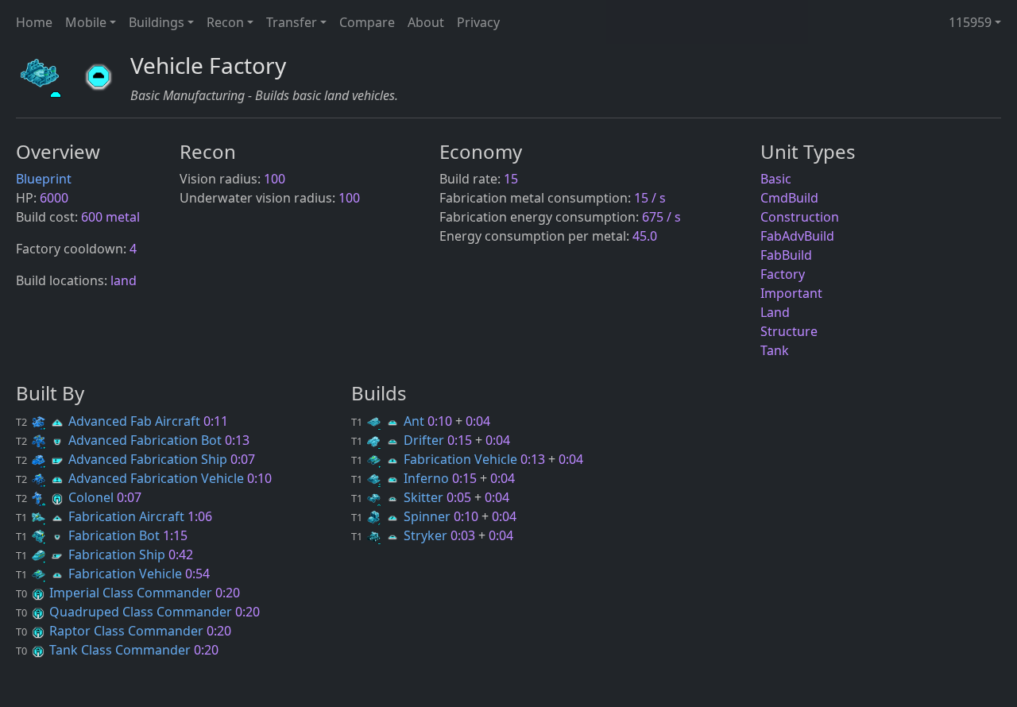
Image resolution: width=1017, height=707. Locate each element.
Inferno (401, 478)
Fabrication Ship (92, 554)
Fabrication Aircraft (102, 516)
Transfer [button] (291, 22)
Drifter (399, 440)
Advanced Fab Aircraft (109, 421)
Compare (367, 22)
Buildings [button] (156, 22)
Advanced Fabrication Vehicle (131, 478)
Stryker (400, 535)
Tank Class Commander (105, 650)
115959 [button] (970, 22)
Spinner (402, 516)
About (426, 22)
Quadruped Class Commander (125, 611)
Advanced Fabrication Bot (120, 440)
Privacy (478, 22)
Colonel (66, 497)
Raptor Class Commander (111, 630)
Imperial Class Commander (115, 592)
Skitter (399, 497)
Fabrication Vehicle (100, 573)
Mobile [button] (85, 22)
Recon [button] (225, 22)
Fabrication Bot (89, 535)
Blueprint (44, 178)
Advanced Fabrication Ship (123, 459)
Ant (389, 421)
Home (34, 22)
